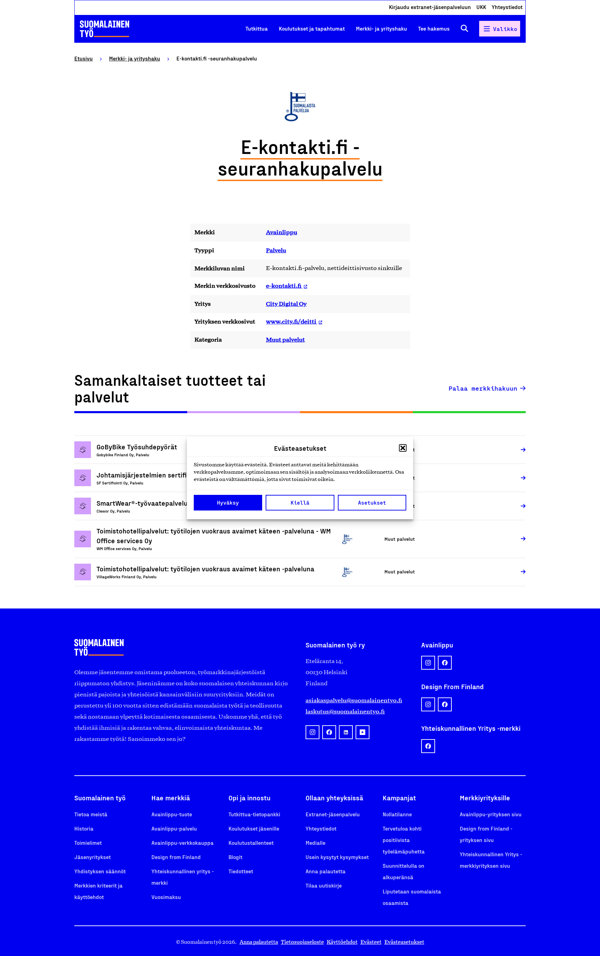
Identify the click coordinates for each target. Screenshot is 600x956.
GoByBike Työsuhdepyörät (137, 446)
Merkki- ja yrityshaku (381, 28)
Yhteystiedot (507, 6)
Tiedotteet (240, 871)
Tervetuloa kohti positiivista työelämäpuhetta (404, 840)
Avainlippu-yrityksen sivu (491, 814)
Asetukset (372, 502)
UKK (481, 6)
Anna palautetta (325, 871)
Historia (83, 828)
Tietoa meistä (90, 814)
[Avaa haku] (464, 29)
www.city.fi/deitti (291, 321)
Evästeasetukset (404, 942)
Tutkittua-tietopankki (254, 814)
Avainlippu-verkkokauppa (182, 842)
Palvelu (276, 250)
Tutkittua (256, 28)
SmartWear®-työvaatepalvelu (142, 503)
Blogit (235, 856)
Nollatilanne (397, 814)
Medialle (315, 842)
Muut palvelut (285, 339)
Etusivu (83, 58)
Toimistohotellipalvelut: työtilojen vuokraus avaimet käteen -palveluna (205, 568)
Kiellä (300, 502)
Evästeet (371, 942)
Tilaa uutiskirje (324, 885)
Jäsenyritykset (92, 856)
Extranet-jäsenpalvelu (333, 814)
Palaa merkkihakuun (483, 388)
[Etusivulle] (104, 29)
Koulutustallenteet (251, 842)
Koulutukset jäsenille (253, 828)
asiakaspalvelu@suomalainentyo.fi (354, 700)
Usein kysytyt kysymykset (337, 856)
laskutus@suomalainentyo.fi (345, 711)
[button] (402, 447)
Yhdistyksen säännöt (100, 871)
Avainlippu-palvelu (174, 828)
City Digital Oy (286, 304)
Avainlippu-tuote (171, 814)
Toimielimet (88, 842)
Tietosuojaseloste (302, 942)
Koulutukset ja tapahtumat (312, 28)
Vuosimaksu (166, 896)
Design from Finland (176, 856)
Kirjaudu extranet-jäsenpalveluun (430, 6)
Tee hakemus (434, 28)
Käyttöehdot (342, 942)
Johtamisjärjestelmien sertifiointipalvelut (161, 475)
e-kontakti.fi (284, 285)
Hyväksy (228, 502)
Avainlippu (281, 232)
